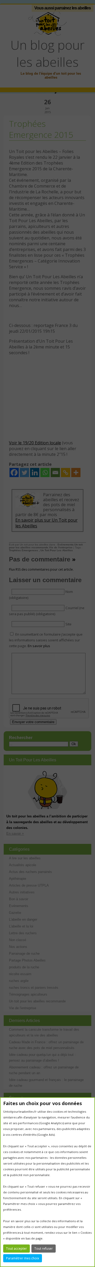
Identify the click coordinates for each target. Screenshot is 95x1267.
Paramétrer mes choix (22, 1258)
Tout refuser (43, 1248)
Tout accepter (16, 1248)
